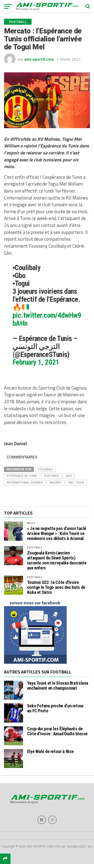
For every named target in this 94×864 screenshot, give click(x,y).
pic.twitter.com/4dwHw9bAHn (47, 319)
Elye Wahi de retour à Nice (50, 751)
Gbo (69, 475)
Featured (51, 475)
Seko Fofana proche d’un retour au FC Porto (55, 708)
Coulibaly (45, 469)
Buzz (31, 523)
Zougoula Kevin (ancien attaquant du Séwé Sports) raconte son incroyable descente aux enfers (56, 560)
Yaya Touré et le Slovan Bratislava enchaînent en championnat (57, 685)
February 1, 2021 (36, 362)
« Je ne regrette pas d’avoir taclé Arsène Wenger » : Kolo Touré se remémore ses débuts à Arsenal (56, 533)
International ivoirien (25, 482)
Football (34, 547)
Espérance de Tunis (22, 475)
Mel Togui (76, 482)
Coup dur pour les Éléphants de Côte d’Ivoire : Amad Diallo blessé (57, 731)
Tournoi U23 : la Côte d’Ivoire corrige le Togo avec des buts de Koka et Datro (56, 587)
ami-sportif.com (39, 59)
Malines (55, 482)
